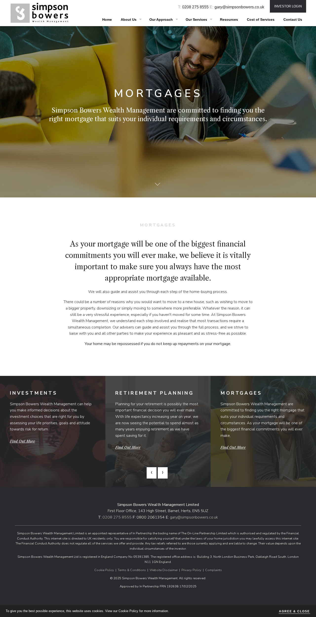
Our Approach (161, 19)
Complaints (213, 570)
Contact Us (292, 19)
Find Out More (22, 441)
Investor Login (288, 6)
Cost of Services (261, 19)
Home (107, 19)
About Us (129, 19)
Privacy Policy (191, 570)
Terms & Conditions (132, 570)
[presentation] (152, 473)
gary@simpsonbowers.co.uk (239, 7)
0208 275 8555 (195, 7)
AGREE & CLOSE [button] (294, 611)
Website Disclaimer (164, 570)
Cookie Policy (104, 570)
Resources (229, 19)
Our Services (196, 19)
